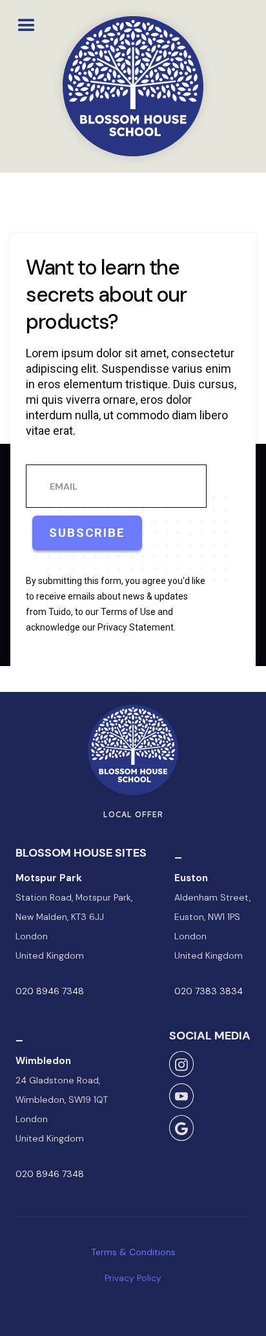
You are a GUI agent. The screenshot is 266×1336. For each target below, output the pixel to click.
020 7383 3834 (208, 991)
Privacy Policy (133, 1278)
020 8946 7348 (49, 991)
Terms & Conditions (133, 1252)
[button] (26, 22)
